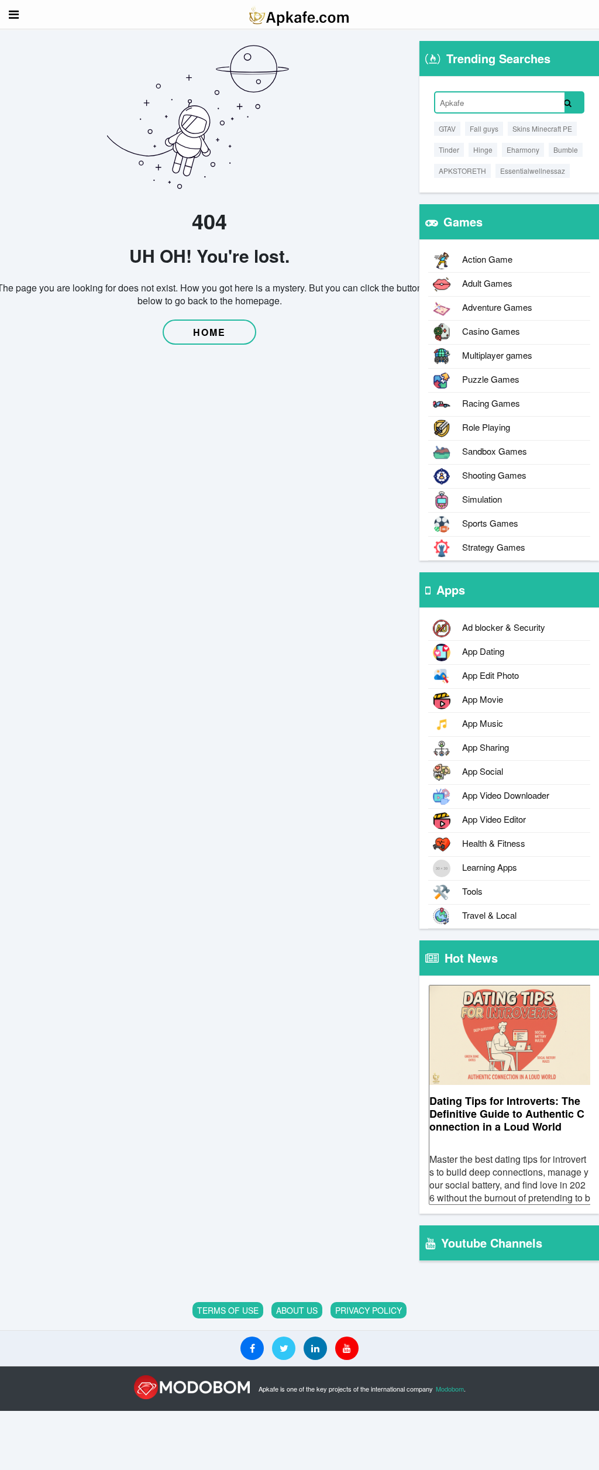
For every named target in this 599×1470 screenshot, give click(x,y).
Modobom (450, 1388)
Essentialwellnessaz (532, 171)
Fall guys (484, 128)
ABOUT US (297, 1310)
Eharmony (523, 149)
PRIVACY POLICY (368, 1310)
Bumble (565, 149)
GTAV (447, 128)
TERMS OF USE (228, 1310)
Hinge (483, 149)
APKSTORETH (462, 171)
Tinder (449, 149)
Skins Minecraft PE (542, 128)
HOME (209, 332)
